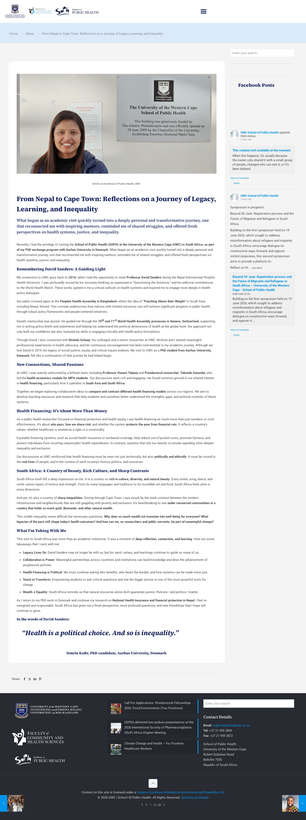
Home (13, 34)
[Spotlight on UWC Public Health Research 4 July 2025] (294, 803)
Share (237, 183)
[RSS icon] (163, 805)
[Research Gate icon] (159, 805)
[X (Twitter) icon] (146, 805)
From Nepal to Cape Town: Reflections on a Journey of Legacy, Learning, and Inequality (102, 34)
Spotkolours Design (195, 797)
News (30, 34)
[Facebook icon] (142, 805)
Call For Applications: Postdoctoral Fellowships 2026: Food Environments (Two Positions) (157, 705)
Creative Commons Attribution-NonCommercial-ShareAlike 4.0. (181, 792)
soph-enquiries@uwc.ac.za (231, 725)
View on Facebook (239, 178)
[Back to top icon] (153, 783)
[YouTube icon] (150, 805)
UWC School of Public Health (260, 132)
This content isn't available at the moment (261, 150)
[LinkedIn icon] (155, 805)
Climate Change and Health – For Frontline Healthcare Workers (154, 746)
